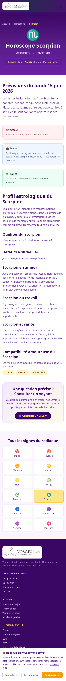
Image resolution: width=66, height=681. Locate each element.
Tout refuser (11, 674)
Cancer (8, 372)
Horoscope (19, 23)
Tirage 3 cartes (10, 578)
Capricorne (39, 372)
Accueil (6, 23)
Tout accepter (52, 674)
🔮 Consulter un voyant (33, 415)
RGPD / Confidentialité (13, 647)
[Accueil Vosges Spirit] (15, 6)
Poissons (22, 372)
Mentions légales (11, 634)
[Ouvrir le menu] (60, 6)
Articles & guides (11, 617)
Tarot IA (6, 591)
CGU (4, 638)
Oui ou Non (8, 582)
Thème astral (9, 608)
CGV (4, 643)
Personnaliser (31, 674)
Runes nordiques (11, 587)
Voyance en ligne (11, 612)
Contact (6, 630)
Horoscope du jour (11, 604)
